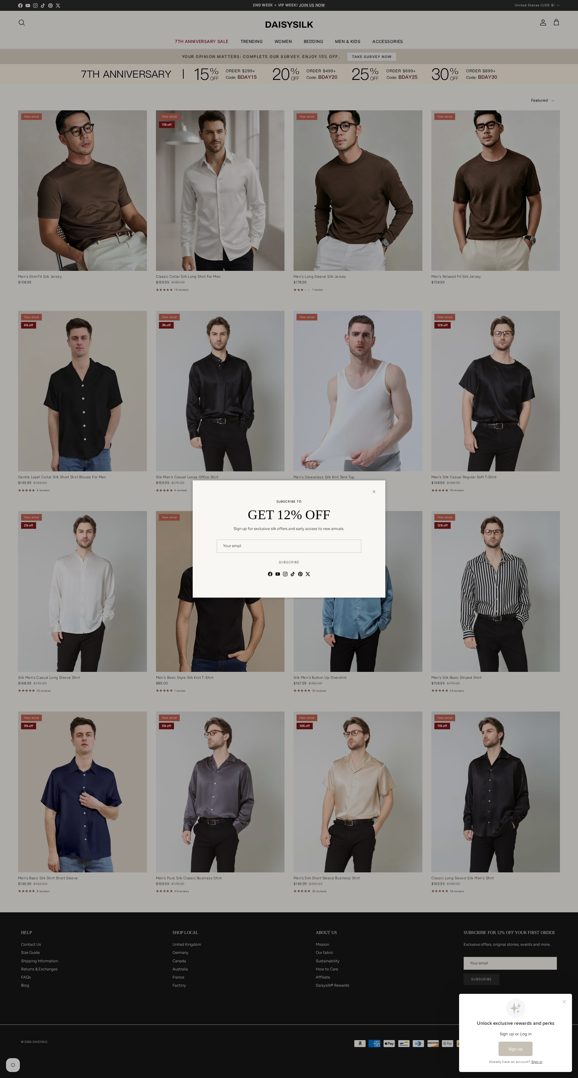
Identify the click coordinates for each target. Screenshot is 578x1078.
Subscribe (289, 562)
